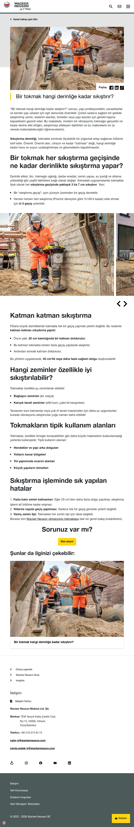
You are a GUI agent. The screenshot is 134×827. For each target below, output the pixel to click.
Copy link (122, 88)
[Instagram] (26, 763)
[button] (111, 88)
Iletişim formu (23, 701)
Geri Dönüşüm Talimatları (25, 804)
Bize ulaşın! (67, 542)
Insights (20, 680)
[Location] (11, 763)
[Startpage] (17, 6)
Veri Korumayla (19, 790)
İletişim (14, 783)
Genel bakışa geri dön (25, 19)
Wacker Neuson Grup (27, 674)
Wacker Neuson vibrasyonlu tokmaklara (52, 519)
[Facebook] (40, 763)
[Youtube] (55, 763)
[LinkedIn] (69, 763)
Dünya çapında (23, 669)
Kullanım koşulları (20, 797)
